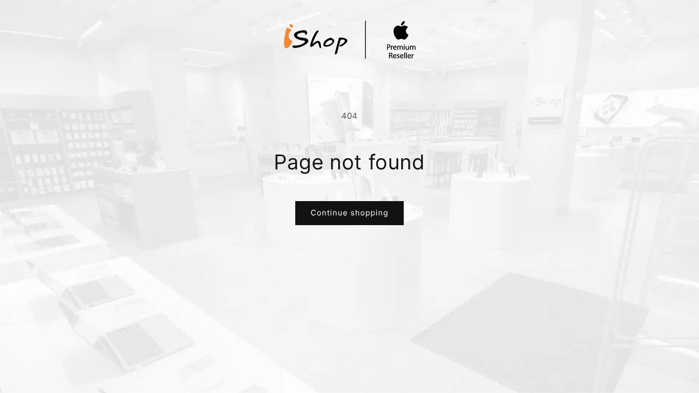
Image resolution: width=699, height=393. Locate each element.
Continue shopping (349, 212)
